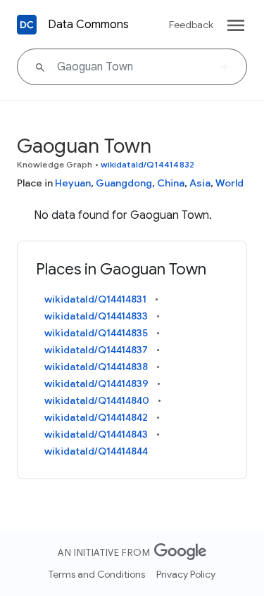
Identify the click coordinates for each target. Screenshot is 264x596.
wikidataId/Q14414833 (96, 316)
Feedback (191, 24)
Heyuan (73, 183)
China (170, 183)
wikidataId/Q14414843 (96, 434)
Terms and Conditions (97, 574)
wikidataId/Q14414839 (96, 383)
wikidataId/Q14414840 (96, 400)
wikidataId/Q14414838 (96, 366)
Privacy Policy (185, 574)
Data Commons (88, 25)
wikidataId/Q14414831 (95, 299)
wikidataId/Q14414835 (96, 332)
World (229, 183)
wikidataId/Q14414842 (96, 417)
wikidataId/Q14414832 (147, 164)
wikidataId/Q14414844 (96, 451)
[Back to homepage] (27, 24)
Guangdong (124, 183)
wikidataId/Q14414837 (96, 349)
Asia (199, 183)
